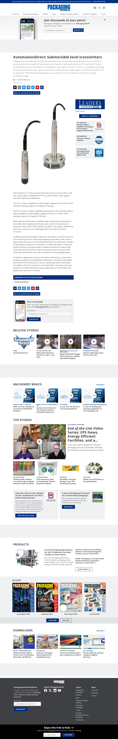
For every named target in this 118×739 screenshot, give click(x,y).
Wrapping (63, 477)
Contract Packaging (67, 651)
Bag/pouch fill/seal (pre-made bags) (69, 351)
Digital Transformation (22, 651)
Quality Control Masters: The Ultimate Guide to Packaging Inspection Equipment (46, 410)
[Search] (99, 8)
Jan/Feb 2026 (95, 614)
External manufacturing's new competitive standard (70, 654)
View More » (100, 385)
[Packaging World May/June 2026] (47, 597)
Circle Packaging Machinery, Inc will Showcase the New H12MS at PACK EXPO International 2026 (58, 552)
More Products (84, 569)
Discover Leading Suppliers (83, 139)
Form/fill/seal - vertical (22, 404)
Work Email (31, 310)
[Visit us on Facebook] (45, 690)
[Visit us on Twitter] (50, 690)
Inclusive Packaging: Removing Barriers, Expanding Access (45, 655)
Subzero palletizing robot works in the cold (93, 354)
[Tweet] (33, 87)
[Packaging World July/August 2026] (23, 597)
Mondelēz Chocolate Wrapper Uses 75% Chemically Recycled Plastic (68, 481)
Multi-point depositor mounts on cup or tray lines (45, 355)
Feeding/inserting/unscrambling (95, 404)
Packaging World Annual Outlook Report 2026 (83, 153)
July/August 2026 (23, 614)
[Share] (24, 87)
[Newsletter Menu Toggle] (95, 8)
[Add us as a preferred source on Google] (42, 87)
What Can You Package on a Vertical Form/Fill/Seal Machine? (23, 409)
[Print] (15, 87)
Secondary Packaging (91, 351)
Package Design (18, 477)
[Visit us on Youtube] (59, 690)
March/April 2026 (70, 614)
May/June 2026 (47, 614)
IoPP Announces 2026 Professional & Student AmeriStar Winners (46, 481)
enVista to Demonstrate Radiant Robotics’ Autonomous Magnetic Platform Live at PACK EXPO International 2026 (88, 552)
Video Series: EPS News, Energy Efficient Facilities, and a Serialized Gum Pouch (85, 434)
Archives (65, 620)
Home (15, 351)
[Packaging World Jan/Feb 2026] (95, 597)
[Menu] (104, 8)
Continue (68, 735)
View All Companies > (90, 116)
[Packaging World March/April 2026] (71, 597)
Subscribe (52, 620)
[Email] (19, 87)
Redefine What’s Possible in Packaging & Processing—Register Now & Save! (85, 128)
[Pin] (37, 87)
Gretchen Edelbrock (23, 80)
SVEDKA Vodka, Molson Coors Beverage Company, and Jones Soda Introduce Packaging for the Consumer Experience (23, 481)
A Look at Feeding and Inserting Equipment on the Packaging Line (92, 409)
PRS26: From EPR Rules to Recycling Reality (93, 480)
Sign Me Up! (78, 30)
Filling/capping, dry (44, 351)
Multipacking (88, 651)
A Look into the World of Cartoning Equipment (70, 408)
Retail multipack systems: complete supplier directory (93, 655)
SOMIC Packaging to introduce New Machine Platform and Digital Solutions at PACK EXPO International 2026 (89, 561)
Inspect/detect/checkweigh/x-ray (47, 405)
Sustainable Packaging (76, 424)
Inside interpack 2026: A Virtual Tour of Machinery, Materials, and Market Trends (23, 655)
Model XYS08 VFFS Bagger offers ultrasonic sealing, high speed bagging (70, 356)
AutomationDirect (22, 282)
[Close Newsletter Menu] (104, 20)
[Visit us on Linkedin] (54, 690)
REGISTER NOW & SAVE (26, 515)
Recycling (86, 477)
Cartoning (64, 404)
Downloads (41, 651)
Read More (68, 507)
